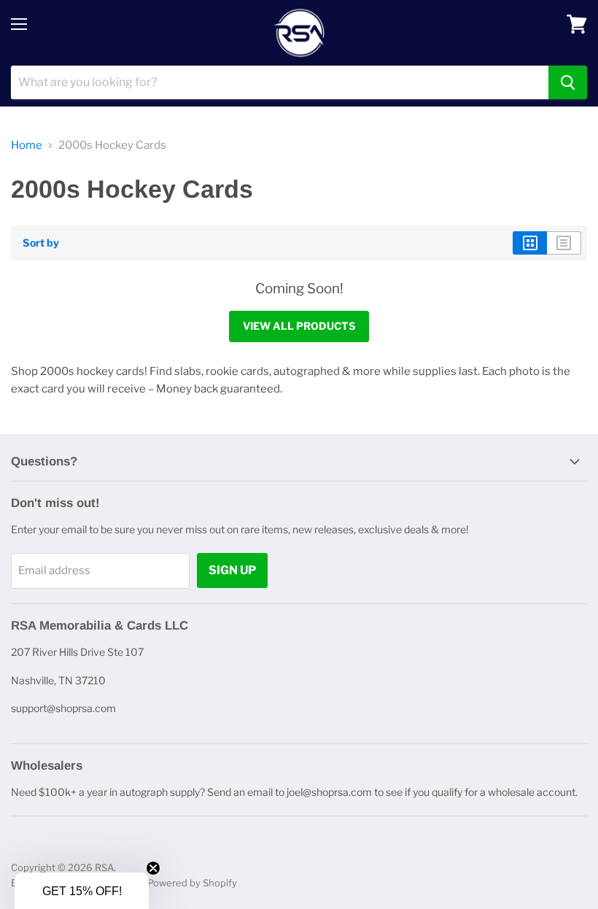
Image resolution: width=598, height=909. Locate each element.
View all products (299, 326)
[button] (82, 891)
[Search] (567, 82)
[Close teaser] (153, 868)
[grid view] (530, 243)
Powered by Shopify (192, 883)
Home (26, 145)
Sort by (41, 243)
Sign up (232, 570)
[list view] (564, 243)
